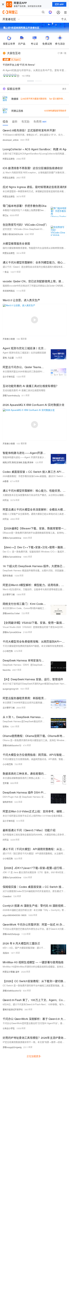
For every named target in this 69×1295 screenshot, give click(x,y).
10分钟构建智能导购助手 (55, 110)
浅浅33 (6, 952)
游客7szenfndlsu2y (11, 395)
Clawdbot (7, 896)
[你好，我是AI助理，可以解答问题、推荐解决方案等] (50, 12)
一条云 (6, 271)
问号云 (6, 500)
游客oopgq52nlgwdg (12, 1047)
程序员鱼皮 (8, 575)
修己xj (5, 215)
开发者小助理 (9, 338)
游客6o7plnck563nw (12, 537)
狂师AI (6, 726)
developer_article (11, 139)
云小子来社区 (9, 376)
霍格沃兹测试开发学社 (13, 1009)
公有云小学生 (9, 1028)
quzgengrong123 (10, 688)
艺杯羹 (6, 783)
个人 (63, 19)
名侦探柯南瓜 (9, 290)
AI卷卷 (6, 481)
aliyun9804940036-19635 (14, 915)
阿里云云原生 (9, 158)
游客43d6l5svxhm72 (12, 745)
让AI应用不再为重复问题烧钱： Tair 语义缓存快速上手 (44, 98)
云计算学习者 (9, 594)
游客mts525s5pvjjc (11, 934)
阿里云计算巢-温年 (11, 971)
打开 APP (59, 4)
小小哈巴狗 (8, 651)
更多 (64, 88)
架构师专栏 (8, 802)
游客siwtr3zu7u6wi (11, 613)
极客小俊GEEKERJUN (13, 234)
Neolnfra (7, 669)
